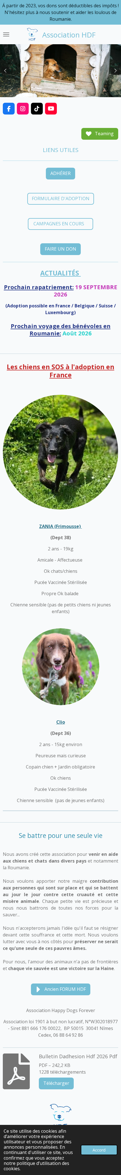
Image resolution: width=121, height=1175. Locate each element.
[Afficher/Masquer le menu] (6, 34)
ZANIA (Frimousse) (60, 526)
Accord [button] (99, 1150)
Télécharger (56, 1083)
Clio (60, 722)
